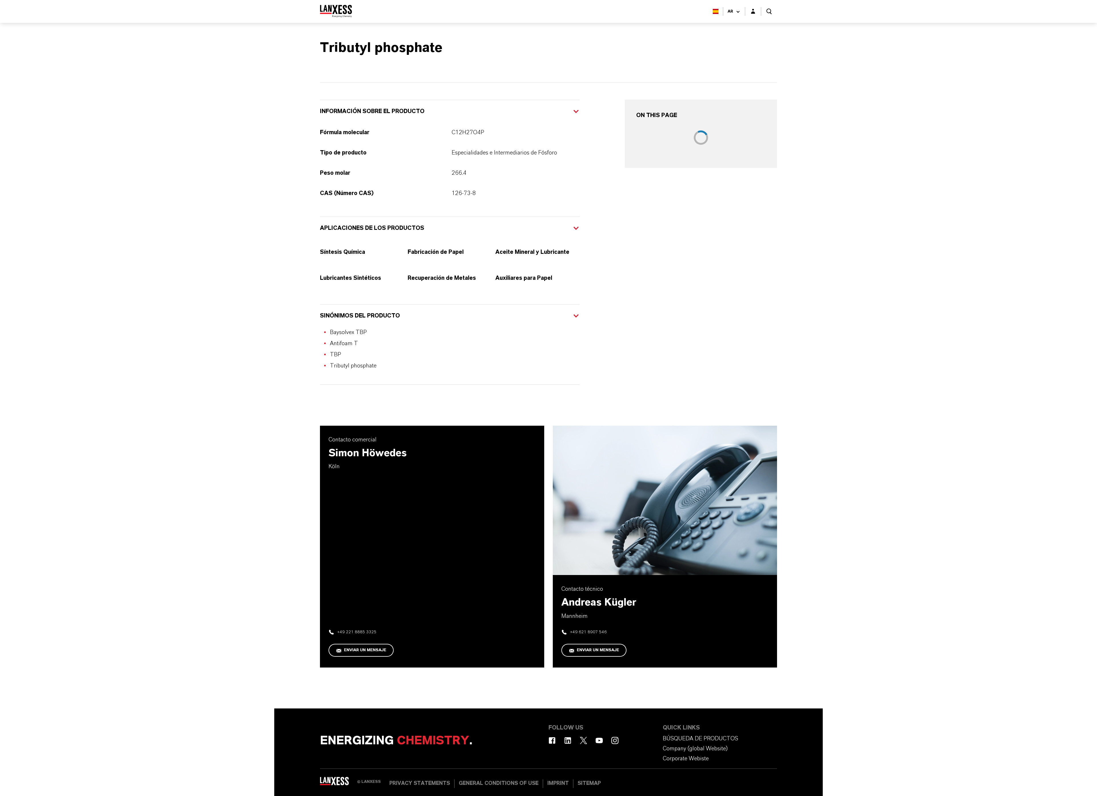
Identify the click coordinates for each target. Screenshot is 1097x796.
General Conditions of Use (499, 783)
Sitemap (589, 783)
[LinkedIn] (567, 740)
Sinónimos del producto (360, 316)
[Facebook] (552, 740)
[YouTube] (599, 740)
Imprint (558, 783)
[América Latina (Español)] (715, 11)
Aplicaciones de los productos (372, 228)
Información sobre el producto (372, 111)
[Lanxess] (338, 783)
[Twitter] (583, 740)
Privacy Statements (419, 783)
